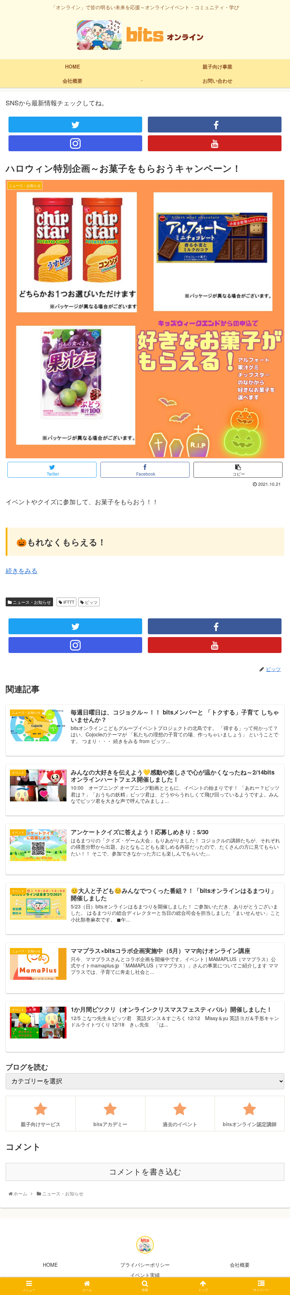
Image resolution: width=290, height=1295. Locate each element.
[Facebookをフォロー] (215, 125)
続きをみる (21, 570)
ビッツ (91, 602)
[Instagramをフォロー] (75, 143)
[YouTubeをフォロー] (215, 143)
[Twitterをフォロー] (75, 125)
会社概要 (240, 1264)
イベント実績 (145, 1274)
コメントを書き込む (145, 1171)
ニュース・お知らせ (31, 602)
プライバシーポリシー (145, 1264)
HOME (50, 1264)
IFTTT (68, 602)
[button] (268, 863)
